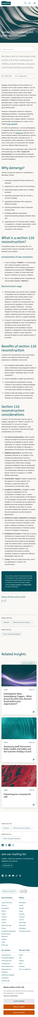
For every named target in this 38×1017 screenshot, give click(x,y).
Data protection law (7, 966)
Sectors (3, 911)
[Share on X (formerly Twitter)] (6, 845)
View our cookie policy (11, 996)
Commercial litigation (7, 958)
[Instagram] (6, 876)
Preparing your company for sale (17, 795)
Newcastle (22, 925)
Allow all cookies (19, 1012)
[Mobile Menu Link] (34, 3)
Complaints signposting (8, 931)
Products (4, 917)
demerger (19, 133)
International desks (24, 931)
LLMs (3, 942)
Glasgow (21, 908)
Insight (6, 689)
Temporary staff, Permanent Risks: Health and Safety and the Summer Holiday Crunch (17, 749)
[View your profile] (30, 3)
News (20, 963)
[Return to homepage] (6, 3)
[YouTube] (13, 876)
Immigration (5, 978)
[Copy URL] (13, 845)
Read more (33, 712)
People (3, 914)
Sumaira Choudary (15, 584)
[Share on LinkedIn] (2, 845)
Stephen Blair (27, 584)
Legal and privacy (6, 902)
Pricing (3, 928)
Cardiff (21, 905)
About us (4, 905)
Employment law (6, 969)
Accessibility (5, 908)
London (21, 919)
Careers (3, 919)
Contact (3, 922)
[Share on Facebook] (9, 845)
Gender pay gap (6, 925)
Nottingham (22, 928)
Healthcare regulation (7, 975)
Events (21, 955)
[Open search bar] (24, 3)
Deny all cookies (19, 1006)
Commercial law (6, 955)
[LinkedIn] (2, 876)
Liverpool (22, 917)
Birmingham (22, 902)
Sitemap (3, 939)
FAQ (20, 958)
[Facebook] (9, 876)
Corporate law (5, 963)
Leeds (21, 911)
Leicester (22, 914)
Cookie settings (19, 1001)
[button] (7, 865)
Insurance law (5, 980)
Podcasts (22, 966)
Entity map (4, 945)
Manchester (22, 922)
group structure (12, 124)
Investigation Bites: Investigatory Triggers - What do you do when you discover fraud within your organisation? (18, 698)
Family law (4, 972)
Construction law (6, 960)
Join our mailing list (24, 969)
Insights (21, 960)
